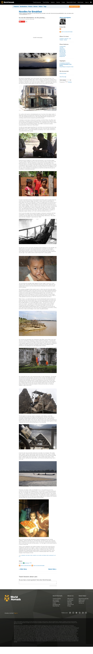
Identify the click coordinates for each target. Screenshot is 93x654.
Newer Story (52, 569)
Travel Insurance (37, 2)
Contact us (81, 603)
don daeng (28, 555)
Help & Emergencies (83, 598)
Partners (69, 601)
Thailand (61, 39)
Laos (70, 38)
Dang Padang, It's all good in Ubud (66, 66)
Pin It (31, 562)
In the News (70, 600)
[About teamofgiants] (63, 24)
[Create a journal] (74, 7)
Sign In (87, 2)
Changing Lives (56, 604)
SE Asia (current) (63, 73)
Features (16, 6)
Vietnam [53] (62, 49)
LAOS (20, 19)
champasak (23, 555)
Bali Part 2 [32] (62, 50)
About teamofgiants (65, 17)
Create (63, 2)
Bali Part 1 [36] (62, 51)
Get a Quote (56, 600)
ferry (31, 555)
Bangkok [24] (62, 56)
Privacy (69, 605)
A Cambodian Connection (65, 63)
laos (38, 555)
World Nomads (7, 2)
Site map (69, 603)
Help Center (80, 2)
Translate (70, 82)
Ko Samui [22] (62, 53)
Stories (58, 2)
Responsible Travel (71, 2)
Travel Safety (46, 2)
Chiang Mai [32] (63, 55)
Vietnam (65, 39)
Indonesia (66, 38)
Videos (41, 6)
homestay (34, 555)
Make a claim (82, 600)
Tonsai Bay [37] (63, 52)
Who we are (70, 598)
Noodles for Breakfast (30, 11)
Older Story (23, 569)
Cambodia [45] (62, 46)
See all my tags (63, 76)
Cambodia (62, 38)
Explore (53, 2)
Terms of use (70, 604)
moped (40, 555)
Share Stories (56, 605)
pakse (47, 555)
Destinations (23, 6)
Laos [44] (61, 47)
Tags (44, 6)
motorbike (44, 555)
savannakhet (51, 555)
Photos (30, 6)
